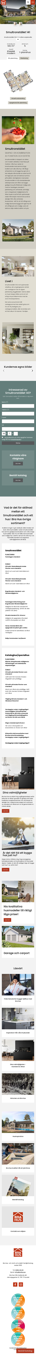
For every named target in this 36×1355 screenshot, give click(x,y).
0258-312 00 (19, 1270)
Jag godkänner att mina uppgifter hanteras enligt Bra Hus (17, 438)
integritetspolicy (16, 439)
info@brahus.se (20, 1272)
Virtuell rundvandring (18, 98)
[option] (18, 230)
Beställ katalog (25, 1351)
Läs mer (18, 463)
